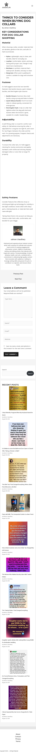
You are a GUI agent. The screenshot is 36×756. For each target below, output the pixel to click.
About (18, 734)
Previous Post (18, 274)
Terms (18, 741)
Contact (18, 736)
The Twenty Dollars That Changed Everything (15, 610)
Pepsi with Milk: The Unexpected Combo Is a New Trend (17, 514)
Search (4, 370)
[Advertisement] (18, 176)
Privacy (18, 739)
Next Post (18, 279)
